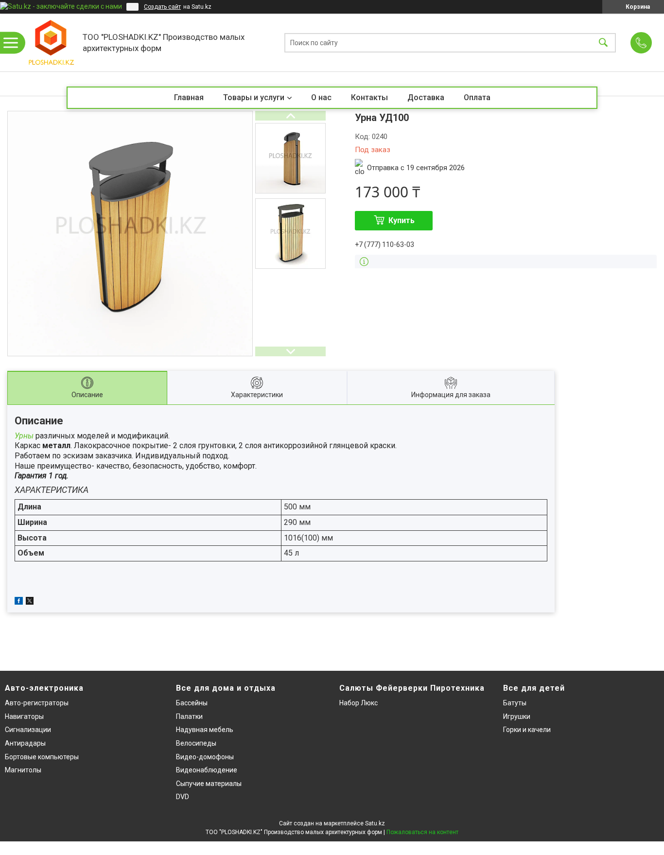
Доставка (425, 97)
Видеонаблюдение (206, 770)
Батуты (514, 703)
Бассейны (192, 703)
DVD (182, 797)
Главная (189, 97)
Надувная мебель (204, 729)
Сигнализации (28, 729)
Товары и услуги (253, 97)
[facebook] (19, 602)
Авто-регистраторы (37, 703)
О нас (321, 97)
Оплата (477, 97)
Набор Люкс (358, 703)
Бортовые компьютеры (42, 757)
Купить (401, 220)
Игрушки (516, 716)
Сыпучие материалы (209, 783)
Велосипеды (196, 743)
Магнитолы (23, 770)
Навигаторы (24, 716)
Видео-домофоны (205, 757)
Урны (24, 435)
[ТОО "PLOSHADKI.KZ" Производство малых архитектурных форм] (51, 42)
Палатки (189, 716)
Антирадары (25, 743)
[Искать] (603, 43)
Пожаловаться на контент (422, 832)
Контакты (369, 97)
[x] (30, 602)
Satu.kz (375, 823)
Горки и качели (527, 729)
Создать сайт (162, 6)
